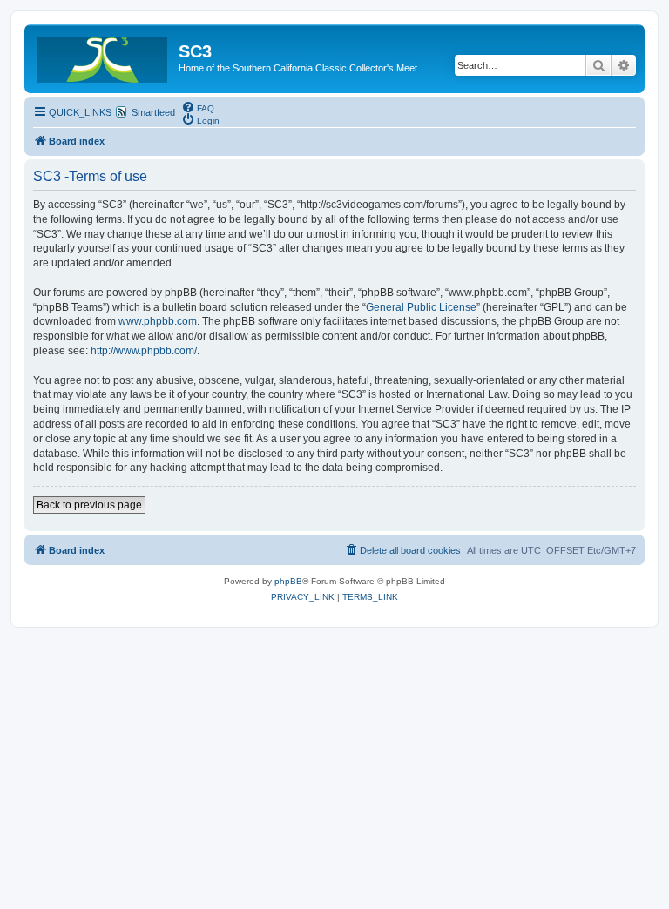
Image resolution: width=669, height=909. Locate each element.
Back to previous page (89, 505)
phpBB (288, 581)
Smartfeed (153, 112)
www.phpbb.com (157, 321)
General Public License (421, 307)
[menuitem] (197, 107)
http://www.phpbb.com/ (144, 351)
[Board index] (104, 56)
